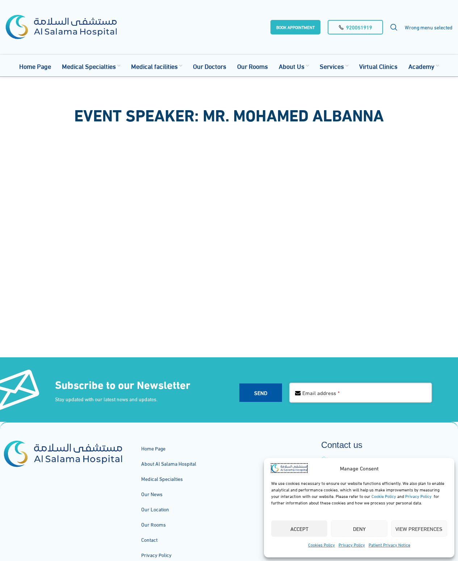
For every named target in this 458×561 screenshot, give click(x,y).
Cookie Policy (383, 496)
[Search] (394, 27)
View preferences (418, 528)
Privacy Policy (418, 496)
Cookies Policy (321, 544)
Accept (299, 528)
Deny (359, 528)
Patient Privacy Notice (389, 544)
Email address (321, 392)
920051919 (359, 27)
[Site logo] (61, 26)
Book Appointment (295, 27)
